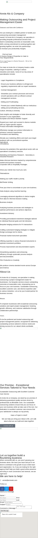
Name (2, 495)
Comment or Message (8, 508)
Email (2, 502)
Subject (3, 504)
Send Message (4, 510)
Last (17, 500)
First (17, 498)
